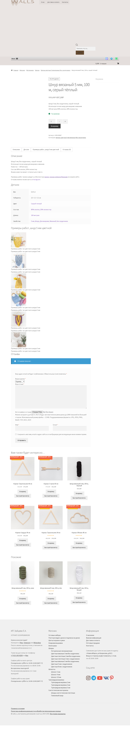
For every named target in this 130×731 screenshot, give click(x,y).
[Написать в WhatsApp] (116, 59)
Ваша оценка (20, 379)
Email (55, 425)
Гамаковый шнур (57, 695)
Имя (17, 425)
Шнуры (37, 70)
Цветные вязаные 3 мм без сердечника (65, 654)
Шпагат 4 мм (55, 675)
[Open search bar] (77, 45)
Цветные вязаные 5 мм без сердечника (65, 661)
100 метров (35, 215)
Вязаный (53, 221)
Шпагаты (52, 669)
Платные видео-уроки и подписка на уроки (64, 638)
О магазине (90, 635)
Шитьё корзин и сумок (57, 640)
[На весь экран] (7, 727)
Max (21, 643)
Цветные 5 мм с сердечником (61, 664)
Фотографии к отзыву (23, 412)
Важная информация (93, 638)
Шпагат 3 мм (55, 672)
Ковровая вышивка (56, 643)
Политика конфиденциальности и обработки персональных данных (36, 711)
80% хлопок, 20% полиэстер (41, 209)
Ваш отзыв (19, 384)
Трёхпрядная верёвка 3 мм (60, 685)
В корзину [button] (23, 491)
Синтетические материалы (58, 690)
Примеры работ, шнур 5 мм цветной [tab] (46, 149)
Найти (80, 52)
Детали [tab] (26, 149)
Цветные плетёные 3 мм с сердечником (65, 659)
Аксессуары (53, 646)
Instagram (36, 179)
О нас (43, 2)
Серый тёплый (36, 204)
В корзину (54, 126)
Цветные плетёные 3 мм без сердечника (65, 656)
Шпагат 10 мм (56, 677)
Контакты (65, 2)
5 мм (32, 221)
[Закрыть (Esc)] (17, 727)
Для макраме (44, 221)
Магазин (22, 70)
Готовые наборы (55, 635)
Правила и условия (17, 708)
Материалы (30, 70)
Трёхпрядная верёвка (56, 680)
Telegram (27, 643)
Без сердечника (62, 221)
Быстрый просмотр (22, 496)
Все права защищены (58, 714)
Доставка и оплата (53, 2)
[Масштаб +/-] (2, 727)
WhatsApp (37, 643)
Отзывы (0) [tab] (67, 149)
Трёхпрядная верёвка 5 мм (60, 688)
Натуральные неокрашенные (61, 651)
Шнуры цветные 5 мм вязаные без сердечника (55, 70)
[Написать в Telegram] (111, 59)
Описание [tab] (16, 149)
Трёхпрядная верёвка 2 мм (60, 682)
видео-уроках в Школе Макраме (56, 177)
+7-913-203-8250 (17, 655)
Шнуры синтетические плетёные (63, 693)
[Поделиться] (12, 727)
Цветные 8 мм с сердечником (61, 667)
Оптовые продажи (93, 643)
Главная (15, 70)
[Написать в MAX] (107, 59)
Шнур (37, 221)
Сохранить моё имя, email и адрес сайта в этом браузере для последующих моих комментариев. (52, 434)
